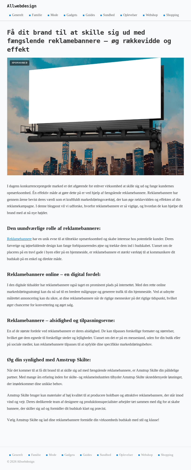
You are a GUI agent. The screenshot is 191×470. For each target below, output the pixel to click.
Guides (90, 15)
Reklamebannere (19, 239)
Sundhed (109, 15)
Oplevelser (130, 15)
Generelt (17, 15)
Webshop (152, 15)
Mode (54, 15)
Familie (37, 15)
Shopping (172, 15)
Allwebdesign (21, 6)
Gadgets (72, 15)
